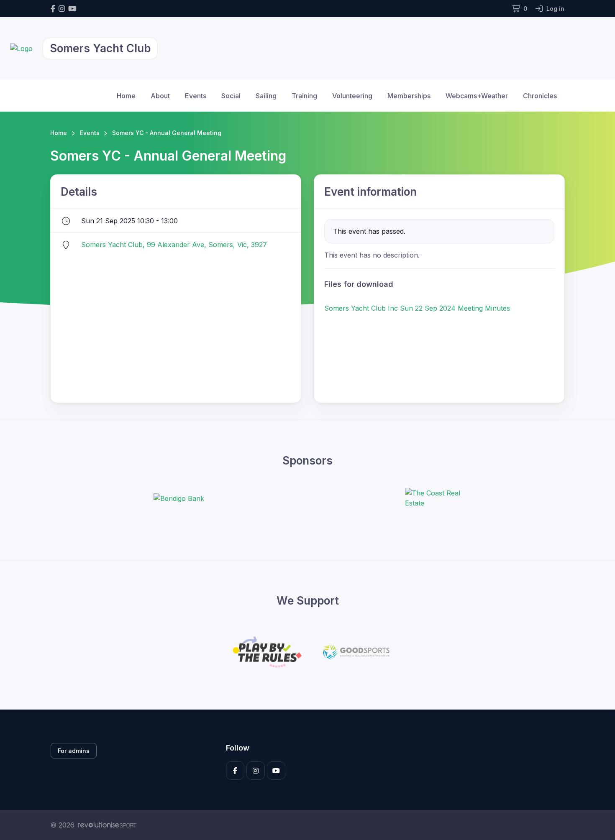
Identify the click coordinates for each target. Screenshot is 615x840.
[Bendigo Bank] (179, 498)
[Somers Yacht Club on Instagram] (62, 8)
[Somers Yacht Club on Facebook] (53, 8)
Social (231, 96)
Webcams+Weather (477, 96)
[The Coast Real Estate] (436, 498)
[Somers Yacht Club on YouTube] (72, 8)
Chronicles (540, 96)
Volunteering (352, 96)
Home (126, 96)
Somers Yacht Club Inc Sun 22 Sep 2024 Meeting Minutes (417, 308)
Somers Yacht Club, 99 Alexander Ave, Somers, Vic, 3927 (174, 244)
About (160, 96)
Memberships (408, 96)
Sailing (266, 96)
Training (304, 96)
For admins (74, 750)
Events (195, 96)
